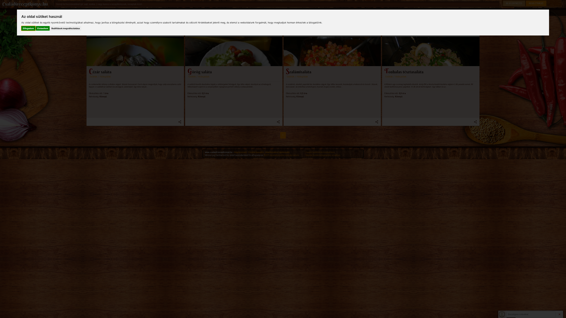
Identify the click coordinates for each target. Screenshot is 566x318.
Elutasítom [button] (42, 28)
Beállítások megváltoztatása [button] (65, 28)
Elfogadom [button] (28, 28)
